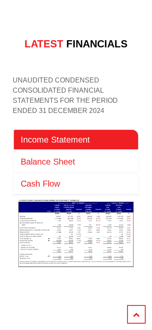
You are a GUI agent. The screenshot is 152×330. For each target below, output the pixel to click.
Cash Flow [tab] (40, 183)
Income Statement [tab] (55, 139)
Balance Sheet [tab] (48, 161)
